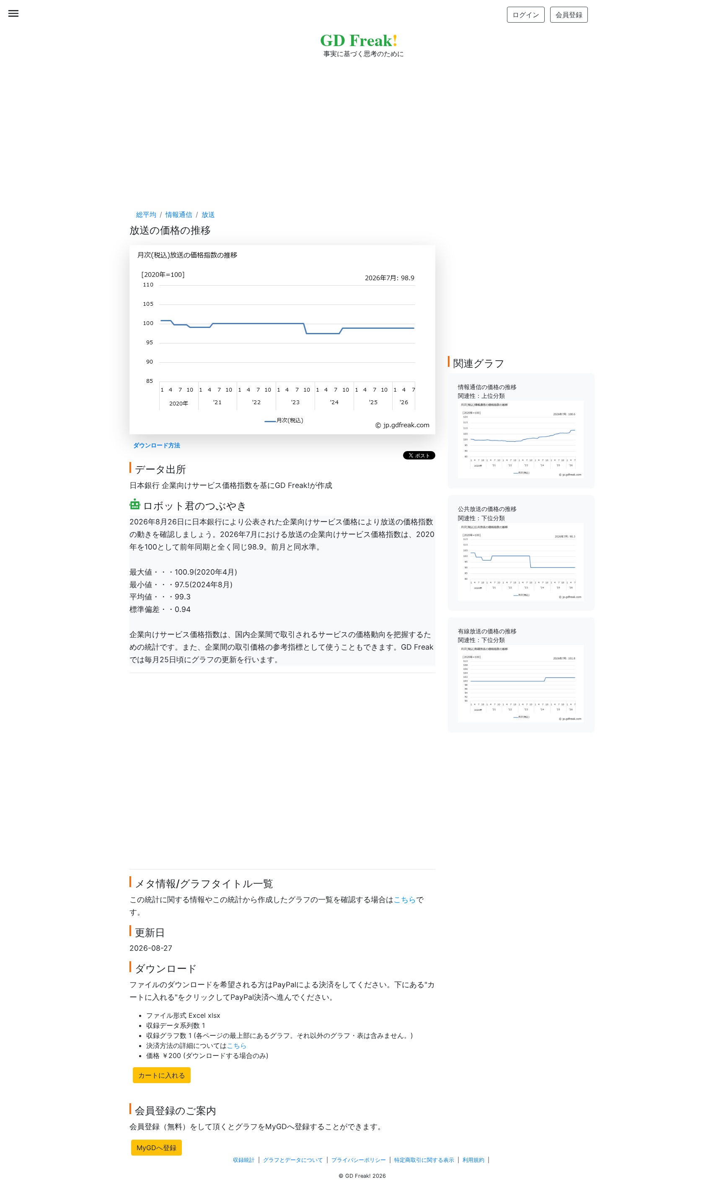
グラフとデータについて (293, 1160)
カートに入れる (161, 1075)
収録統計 (244, 1160)
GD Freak (359, 39)
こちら (404, 899)
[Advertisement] (362, 125)
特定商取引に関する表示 (424, 1160)
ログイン (525, 14)
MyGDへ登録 (156, 1147)
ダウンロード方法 (156, 445)
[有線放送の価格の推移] (521, 683)
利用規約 (473, 1160)
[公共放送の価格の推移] (521, 561)
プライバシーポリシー (358, 1160)
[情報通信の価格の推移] (521, 439)
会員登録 (569, 14)
